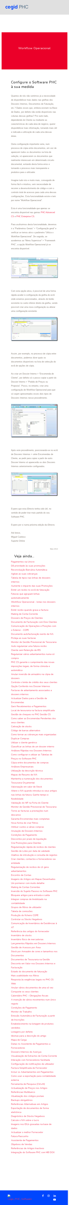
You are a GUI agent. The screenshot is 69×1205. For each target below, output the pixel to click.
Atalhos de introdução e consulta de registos (34, 855)
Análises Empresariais (22, 766)
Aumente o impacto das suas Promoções (32, 585)
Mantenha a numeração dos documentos (32, 778)
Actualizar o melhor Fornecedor (27, 1132)
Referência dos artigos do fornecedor (30, 931)
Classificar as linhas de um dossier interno (32, 746)
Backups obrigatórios (22, 1100)
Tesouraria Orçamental (23, 782)
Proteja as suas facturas (23, 638)
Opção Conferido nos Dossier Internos (30, 686)
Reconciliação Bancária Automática (29, 569)
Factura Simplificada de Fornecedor (29, 1068)
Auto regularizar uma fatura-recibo (29, 646)
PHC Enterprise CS (25, 216)
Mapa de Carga (19, 1039)
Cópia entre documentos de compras (30, 762)
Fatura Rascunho (19, 1136)
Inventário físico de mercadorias (27, 939)
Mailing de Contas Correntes (25, 887)
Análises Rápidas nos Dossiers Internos (31, 750)
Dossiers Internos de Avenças (26, 1051)
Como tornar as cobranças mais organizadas (33, 734)
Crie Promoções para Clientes (26, 843)
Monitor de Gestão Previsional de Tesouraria (33, 642)
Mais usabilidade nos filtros (25, 975)
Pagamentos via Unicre (22, 561)
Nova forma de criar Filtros (24, 822)
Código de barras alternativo (25, 730)
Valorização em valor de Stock (26, 786)
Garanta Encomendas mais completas (30, 818)
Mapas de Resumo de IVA (24, 774)
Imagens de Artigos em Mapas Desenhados (33, 879)
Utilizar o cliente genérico (24, 742)
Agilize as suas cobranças (24, 573)
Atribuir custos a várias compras (27, 826)
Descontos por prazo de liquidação (29, 839)
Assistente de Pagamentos (25, 1140)
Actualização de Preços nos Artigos (29, 1088)
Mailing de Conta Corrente (24, 614)
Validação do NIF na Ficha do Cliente (29, 802)
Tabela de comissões (22, 911)
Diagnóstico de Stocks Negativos (28, 1116)
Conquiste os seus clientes (25, 991)
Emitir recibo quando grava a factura (29, 609)
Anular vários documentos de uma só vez (32, 987)
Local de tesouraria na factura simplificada (33, 710)
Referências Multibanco (23, 1092)
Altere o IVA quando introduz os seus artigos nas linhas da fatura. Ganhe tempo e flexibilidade (34, 794)
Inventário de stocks (21, 935)
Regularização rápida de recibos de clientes (33, 847)
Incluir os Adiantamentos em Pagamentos (32, 1072)
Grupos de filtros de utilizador (26, 907)
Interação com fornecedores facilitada (30, 1059)
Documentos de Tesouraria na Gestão (30, 959)
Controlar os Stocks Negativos (26, 919)
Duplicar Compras (20, 738)
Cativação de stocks (21, 726)
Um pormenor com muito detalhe (27, 883)
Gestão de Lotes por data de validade (30, 851)
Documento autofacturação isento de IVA (32, 634)
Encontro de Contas (21, 875)
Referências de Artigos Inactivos (27, 1148)
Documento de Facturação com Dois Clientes (34, 622)
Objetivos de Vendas (21, 1144)
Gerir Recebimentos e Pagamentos (28, 706)
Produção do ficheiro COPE (25, 915)
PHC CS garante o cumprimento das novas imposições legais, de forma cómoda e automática (32, 666)
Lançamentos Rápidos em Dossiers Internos (33, 943)
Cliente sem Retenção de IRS (26, 650)
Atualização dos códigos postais (27, 1096)
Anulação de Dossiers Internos (27, 830)
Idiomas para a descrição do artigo (28, 1035)
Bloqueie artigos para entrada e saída (30, 895)
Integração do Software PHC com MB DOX (33, 1152)
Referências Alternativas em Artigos (29, 1104)
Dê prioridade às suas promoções (28, 565)
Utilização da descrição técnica (27, 770)
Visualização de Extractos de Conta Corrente (34, 1055)
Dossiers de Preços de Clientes (27, 618)
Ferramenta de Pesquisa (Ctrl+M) (28, 1084)
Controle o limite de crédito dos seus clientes (34, 682)
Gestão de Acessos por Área (26, 947)
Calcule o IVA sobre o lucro (25, 1120)
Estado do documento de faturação (29, 971)
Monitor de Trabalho (21, 1011)
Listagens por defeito (22, 1031)
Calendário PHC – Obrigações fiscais (29, 995)
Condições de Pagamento (24, 834)
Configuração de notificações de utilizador (32, 1064)
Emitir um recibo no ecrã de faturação (30, 589)
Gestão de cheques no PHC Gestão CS (31, 714)
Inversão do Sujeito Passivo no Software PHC (34, 891)
